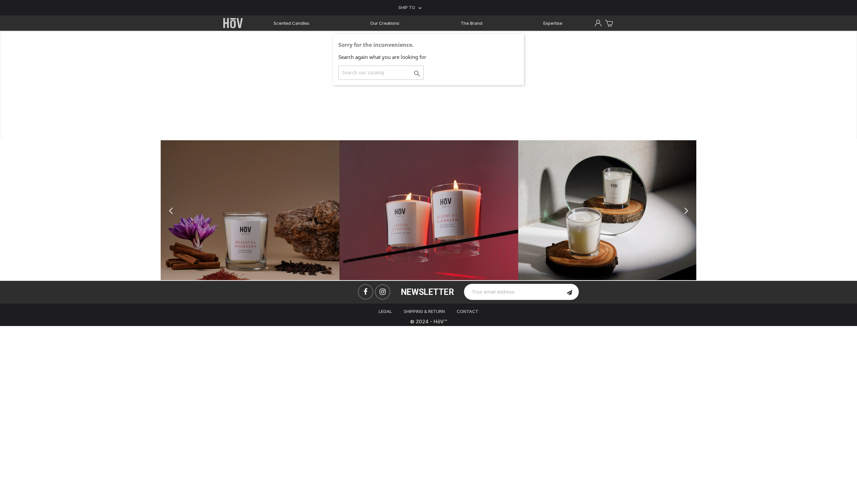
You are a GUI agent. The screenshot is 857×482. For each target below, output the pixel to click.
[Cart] (609, 23)
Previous (170, 210)
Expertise (552, 23)
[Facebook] (365, 292)
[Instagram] (382, 292)
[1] (569, 292)
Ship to (406, 7)
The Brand (471, 23)
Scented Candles (291, 23)
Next (686, 210)
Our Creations (384, 23)
